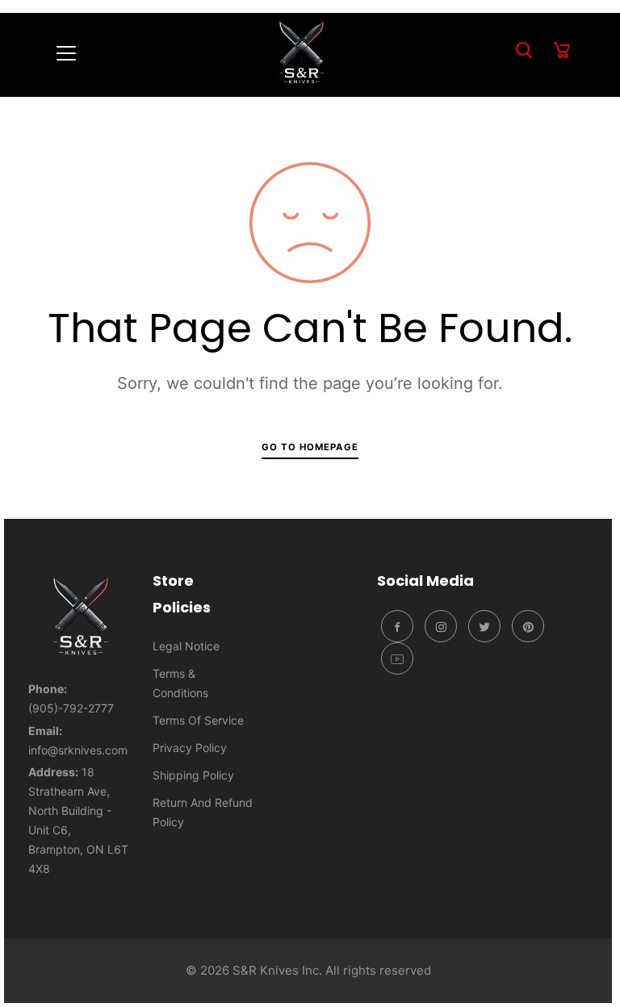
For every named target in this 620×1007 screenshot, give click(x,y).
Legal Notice (186, 646)
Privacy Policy (190, 747)
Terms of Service (198, 720)
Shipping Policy (193, 775)
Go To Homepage (310, 447)
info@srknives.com (78, 750)
